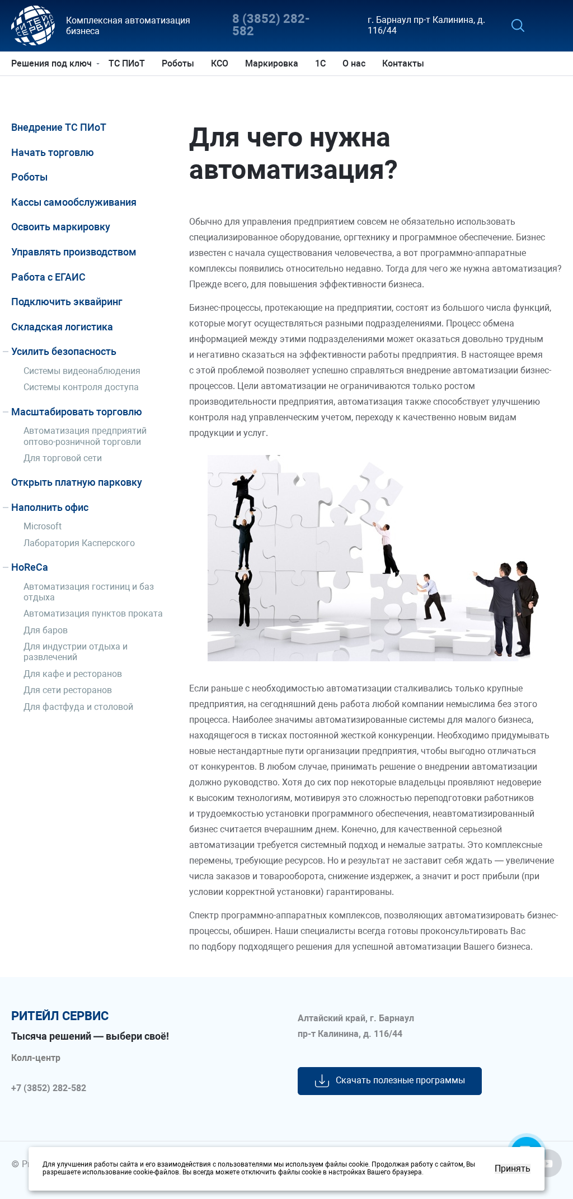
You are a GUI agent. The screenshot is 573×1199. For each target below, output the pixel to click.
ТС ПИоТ (127, 63)
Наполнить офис (49, 507)
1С (320, 63)
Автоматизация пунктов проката (93, 613)
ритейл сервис (60, 1016)
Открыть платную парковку (76, 482)
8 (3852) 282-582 (271, 25)
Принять (512, 1169)
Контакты (403, 63)
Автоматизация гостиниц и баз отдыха (89, 592)
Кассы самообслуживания (74, 202)
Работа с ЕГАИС (48, 277)
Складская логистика (62, 327)
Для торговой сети (63, 458)
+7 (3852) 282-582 (48, 1088)
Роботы (178, 63)
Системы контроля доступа (81, 387)
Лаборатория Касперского (79, 543)
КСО (219, 63)
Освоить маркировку (60, 227)
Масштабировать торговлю (76, 412)
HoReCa (29, 567)
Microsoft (43, 526)
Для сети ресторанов (68, 690)
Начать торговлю (52, 152)
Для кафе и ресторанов (73, 674)
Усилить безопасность (63, 351)
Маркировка (271, 63)
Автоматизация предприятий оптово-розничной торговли (85, 436)
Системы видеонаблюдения (82, 371)
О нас (353, 63)
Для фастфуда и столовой (78, 707)
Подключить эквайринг (67, 301)
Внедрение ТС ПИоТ (58, 127)
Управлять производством (74, 252)
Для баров (46, 630)
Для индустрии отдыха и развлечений (76, 651)
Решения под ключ (51, 63)
